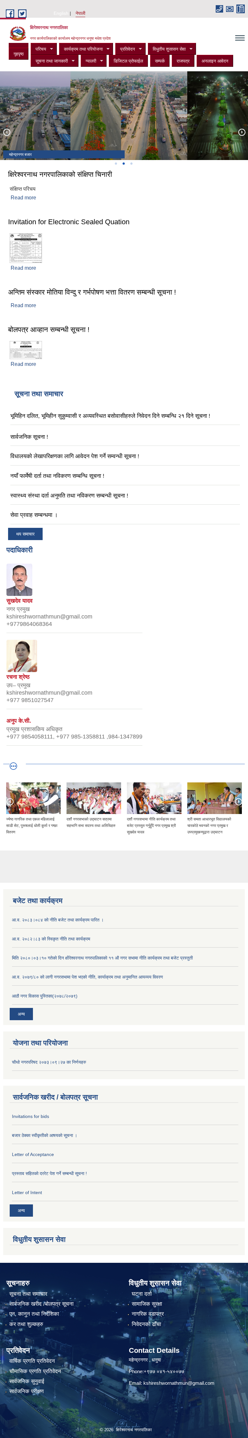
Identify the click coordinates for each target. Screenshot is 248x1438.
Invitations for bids (30, 1116)
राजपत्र (183, 61)
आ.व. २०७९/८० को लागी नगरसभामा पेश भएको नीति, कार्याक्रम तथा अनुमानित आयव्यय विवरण (87, 977)
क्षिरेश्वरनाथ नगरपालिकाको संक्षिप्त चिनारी (60, 174)
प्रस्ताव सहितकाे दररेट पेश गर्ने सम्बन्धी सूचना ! (49, 1173)
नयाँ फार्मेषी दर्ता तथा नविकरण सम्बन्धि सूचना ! (57, 476)
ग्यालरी (88, 61)
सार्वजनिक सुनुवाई (26, 1381)
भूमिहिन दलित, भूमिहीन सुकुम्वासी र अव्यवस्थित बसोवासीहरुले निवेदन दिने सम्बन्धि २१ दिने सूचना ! (110, 416)
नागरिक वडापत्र (148, 1314)
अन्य (21, 1014)
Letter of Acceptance (33, 1154)
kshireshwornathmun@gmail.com (178, 1383)
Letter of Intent (27, 1192)
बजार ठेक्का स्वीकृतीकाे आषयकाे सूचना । (44, 1135)
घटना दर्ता (142, 1294)
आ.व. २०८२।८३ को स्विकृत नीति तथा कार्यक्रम (51, 938)
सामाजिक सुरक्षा (147, 1304)
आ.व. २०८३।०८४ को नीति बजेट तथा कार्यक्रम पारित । (58, 919)
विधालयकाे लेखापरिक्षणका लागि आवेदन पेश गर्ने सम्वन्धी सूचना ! (74, 456)
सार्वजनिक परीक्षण (26, 1391)
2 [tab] (123, 163)
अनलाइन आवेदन (215, 61)
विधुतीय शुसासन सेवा (167, 49)
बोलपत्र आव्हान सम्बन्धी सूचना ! (48, 330)
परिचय (38, 49)
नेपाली (80, 13)
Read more (23, 197)
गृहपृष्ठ (19, 53)
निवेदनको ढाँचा (146, 1324)
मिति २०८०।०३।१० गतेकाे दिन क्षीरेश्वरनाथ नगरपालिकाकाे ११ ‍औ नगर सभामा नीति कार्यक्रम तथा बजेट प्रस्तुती (102, 957)
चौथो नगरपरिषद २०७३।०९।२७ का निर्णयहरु (49, 1062)
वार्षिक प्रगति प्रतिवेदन (32, 1361)
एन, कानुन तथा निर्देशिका (34, 1314)
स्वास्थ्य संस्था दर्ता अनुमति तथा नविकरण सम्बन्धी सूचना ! (69, 495)
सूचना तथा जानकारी (49, 61)
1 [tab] (115, 163)
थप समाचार (25, 534)
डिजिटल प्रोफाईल (128, 61)
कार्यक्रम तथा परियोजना (81, 49)
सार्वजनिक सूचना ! (29, 437)
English (61, 13)
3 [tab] (131, 163)
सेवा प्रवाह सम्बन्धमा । (34, 515)
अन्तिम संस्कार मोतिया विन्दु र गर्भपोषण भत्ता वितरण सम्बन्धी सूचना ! (92, 292)
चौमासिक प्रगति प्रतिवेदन (35, 1371)
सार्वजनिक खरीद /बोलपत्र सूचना (41, 1304)
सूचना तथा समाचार (28, 1294)
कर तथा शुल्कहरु (26, 1324)
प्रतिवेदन (125, 49)
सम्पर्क (160, 61)
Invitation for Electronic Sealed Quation (68, 222)
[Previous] (6, 132)
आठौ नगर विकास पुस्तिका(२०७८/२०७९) (45, 996)
